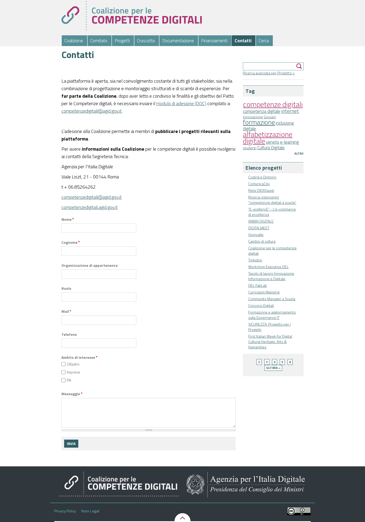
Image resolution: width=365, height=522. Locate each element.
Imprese (73, 372)
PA (69, 380)
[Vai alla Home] (131, 15)
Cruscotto (146, 40)
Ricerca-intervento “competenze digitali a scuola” (272, 199)
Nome (67, 219)
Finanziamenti (214, 40)
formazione (259, 122)
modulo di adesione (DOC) (181, 103)
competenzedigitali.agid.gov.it (89, 207)
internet (290, 111)
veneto (272, 142)
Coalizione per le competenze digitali (272, 250)
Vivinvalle (255, 234)
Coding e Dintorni (262, 177)
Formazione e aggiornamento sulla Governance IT (272, 314)
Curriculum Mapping (263, 292)
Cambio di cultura (261, 241)
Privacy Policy (65, 511)
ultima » (273, 367)
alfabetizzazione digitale (267, 137)
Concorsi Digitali (261, 305)
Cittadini (73, 364)
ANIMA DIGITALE (261, 221)
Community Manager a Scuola (271, 299)
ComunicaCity (259, 183)
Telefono (69, 334)
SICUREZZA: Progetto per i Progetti (269, 326)
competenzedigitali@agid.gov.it (91, 111)
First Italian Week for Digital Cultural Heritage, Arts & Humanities (270, 341)
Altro (299, 153)
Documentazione (178, 40)
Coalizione (73, 40)
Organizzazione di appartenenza (89, 265)
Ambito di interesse (79, 357)
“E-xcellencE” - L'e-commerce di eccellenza (272, 211)
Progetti (122, 40)
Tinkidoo (255, 260)
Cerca (264, 40)
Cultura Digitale (271, 147)
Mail (66, 311)
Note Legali (90, 511)
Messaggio (72, 394)
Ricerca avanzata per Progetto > (269, 73)
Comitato (98, 40)
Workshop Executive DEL (268, 266)
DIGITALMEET (258, 228)
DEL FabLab (257, 285)
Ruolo (66, 288)
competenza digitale (261, 111)
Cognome (70, 242)
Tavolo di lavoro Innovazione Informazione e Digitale (271, 275)
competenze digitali (273, 104)
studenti (250, 148)
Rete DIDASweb (261, 190)
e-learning (289, 142)
